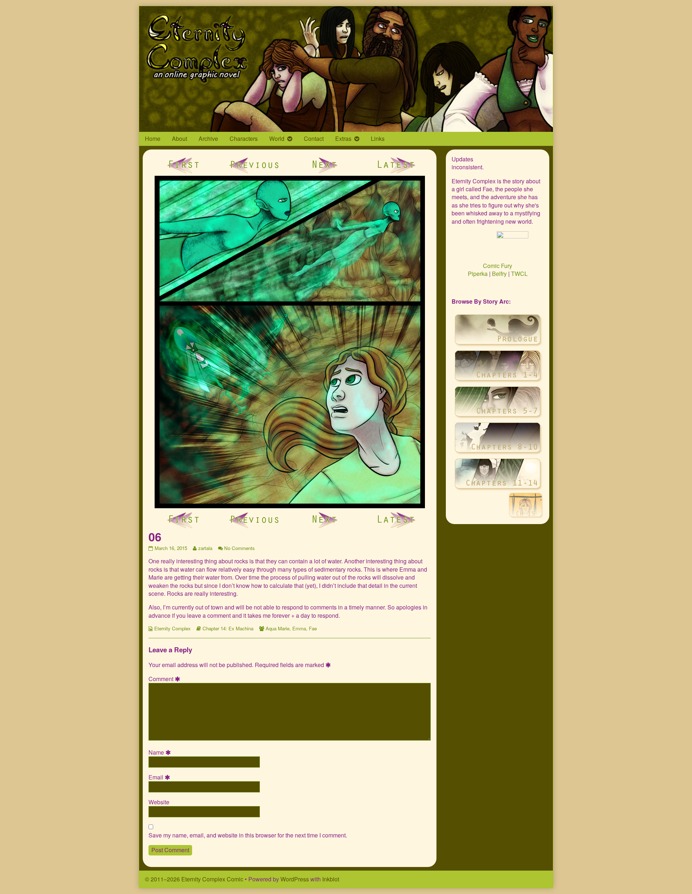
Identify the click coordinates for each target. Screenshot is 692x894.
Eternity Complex (172, 628)
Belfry (499, 273)
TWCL (519, 273)
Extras (343, 138)
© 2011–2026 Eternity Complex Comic (194, 879)
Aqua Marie (277, 628)
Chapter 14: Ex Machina (228, 628)
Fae (313, 628)
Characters (244, 138)
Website (158, 802)
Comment (165, 679)
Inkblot (330, 879)
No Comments (239, 548)
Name (160, 752)
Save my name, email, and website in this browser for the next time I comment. (247, 835)
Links (378, 138)
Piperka (478, 273)
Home (152, 138)
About (179, 138)
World (276, 138)
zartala (205, 548)
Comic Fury (497, 266)
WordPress (294, 879)
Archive (208, 138)
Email (160, 777)
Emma (299, 628)
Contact (314, 138)
